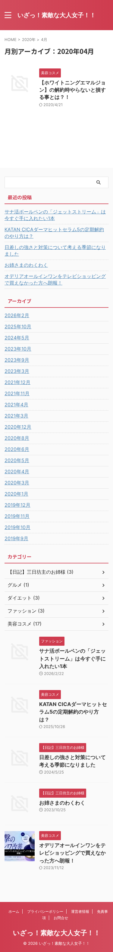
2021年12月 (17, 382)
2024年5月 (17, 338)
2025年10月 (18, 326)
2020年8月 (17, 438)
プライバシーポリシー (45, 911)
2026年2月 (17, 315)
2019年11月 (17, 516)
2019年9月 (16, 538)
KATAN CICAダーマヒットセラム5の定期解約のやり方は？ (54, 232)
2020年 (29, 39)
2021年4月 (16, 405)
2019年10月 (17, 527)
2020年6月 (17, 449)
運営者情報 (80, 911)
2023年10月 (18, 349)
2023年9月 (17, 360)
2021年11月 (17, 393)
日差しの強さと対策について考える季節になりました (55, 250)
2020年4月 (17, 471)
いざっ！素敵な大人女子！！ (56, 15)
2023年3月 (17, 371)
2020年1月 (16, 494)
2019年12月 (17, 505)
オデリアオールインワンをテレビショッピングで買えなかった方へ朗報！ (55, 279)
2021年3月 (16, 416)
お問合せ (61, 918)
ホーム (13, 911)
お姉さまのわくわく (26, 265)
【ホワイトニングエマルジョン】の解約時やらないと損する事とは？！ (72, 90)
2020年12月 (18, 427)
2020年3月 (17, 483)
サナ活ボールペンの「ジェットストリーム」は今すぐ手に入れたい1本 (55, 215)
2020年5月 (17, 460)
